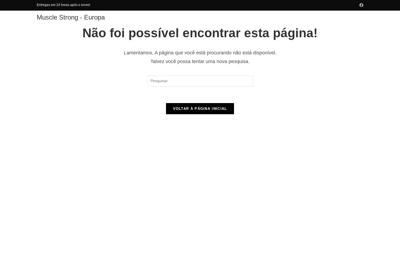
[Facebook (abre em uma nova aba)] (360, 5)
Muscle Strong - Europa (71, 17)
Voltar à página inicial (200, 109)
